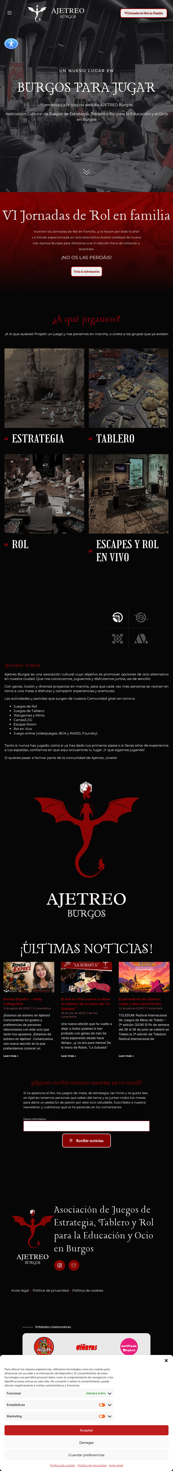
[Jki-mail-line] (73, 1265)
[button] (166, 1360)
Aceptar (86, 1430)
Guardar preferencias (86, 1455)
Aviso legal (116, 1465)
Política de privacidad (92, 1465)
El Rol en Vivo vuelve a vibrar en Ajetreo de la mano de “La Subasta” (85, 1004)
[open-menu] (9, 13)
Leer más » (10, 1056)
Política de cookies (62, 1465)
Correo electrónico (35, 1119)
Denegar (86, 1442)
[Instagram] (59, 1265)
